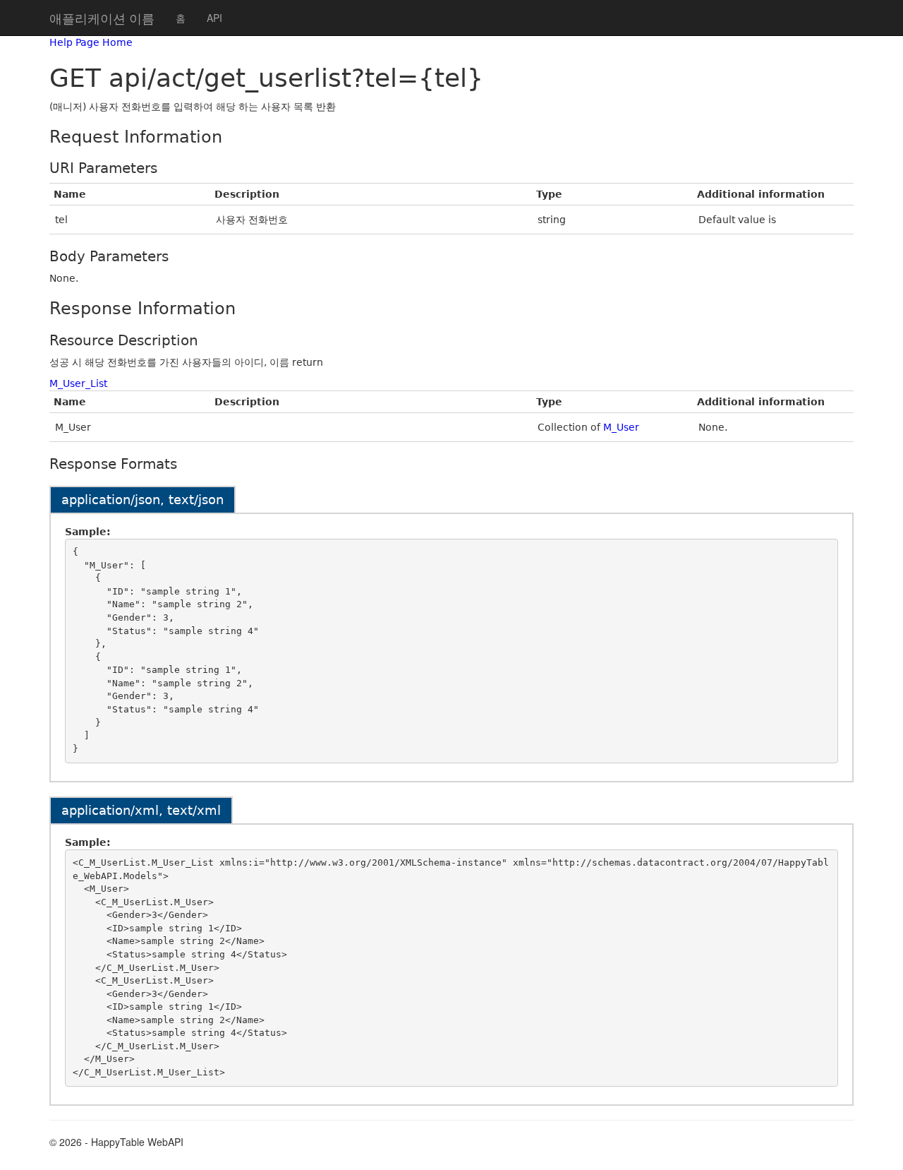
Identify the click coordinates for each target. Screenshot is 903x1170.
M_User (621, 427)
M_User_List (78, 383)
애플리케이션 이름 (101, 17)
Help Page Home (91, 42)
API (214, 18)
